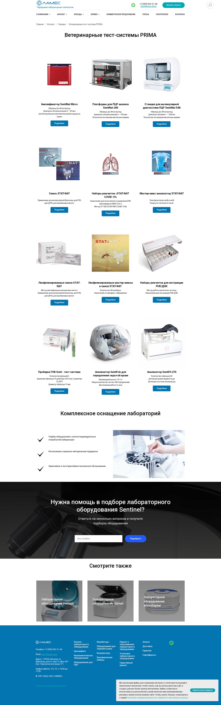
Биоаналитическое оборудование (83, 656)
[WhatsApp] (171, 644)
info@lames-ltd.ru (148, 6)
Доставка (147, 646)
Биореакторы (103, 653)
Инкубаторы (103, 642)
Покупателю (162, 14)
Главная (40, 24)
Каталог (51, 24)
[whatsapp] (133, 5)
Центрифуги (80, 651)
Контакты (180, 14)
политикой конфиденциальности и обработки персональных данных (157, 698)
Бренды (62, 24)
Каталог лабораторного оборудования (81, 644)
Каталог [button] (61, 14)
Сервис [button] (94, 14)
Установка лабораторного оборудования (127, 656)
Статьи (145, 14)
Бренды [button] (78, 14)
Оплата (146, 642)
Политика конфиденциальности (51, 686)
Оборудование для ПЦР (83, 663)
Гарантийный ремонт (126, 664)
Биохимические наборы (104, 658)
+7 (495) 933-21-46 (148, 4)
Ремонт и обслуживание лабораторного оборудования (127, 645)
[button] (173, 5)
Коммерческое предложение (121, 14)
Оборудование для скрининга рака (106, 647)
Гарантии (147, 650)
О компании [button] (42, 14)
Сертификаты (149, 655)
